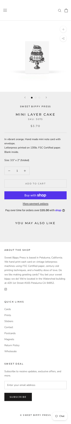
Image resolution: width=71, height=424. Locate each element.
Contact (8, 327)
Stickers (8, 321)
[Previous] (24, 97)
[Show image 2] (35, 97)
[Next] (46, 97)
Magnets (9, 339)
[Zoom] (63, 29)
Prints (7, 315)
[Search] (59, 10)
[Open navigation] (5, 10)
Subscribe (18, 397)
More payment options (35, 203)
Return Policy (11, 345)
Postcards (10, 333)
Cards (7, 309)
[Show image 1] (32, 97)
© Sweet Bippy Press (35, 415)
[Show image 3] (39, 97)
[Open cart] (66, 10)
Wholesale (10, 351)
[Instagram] (5, 289)
